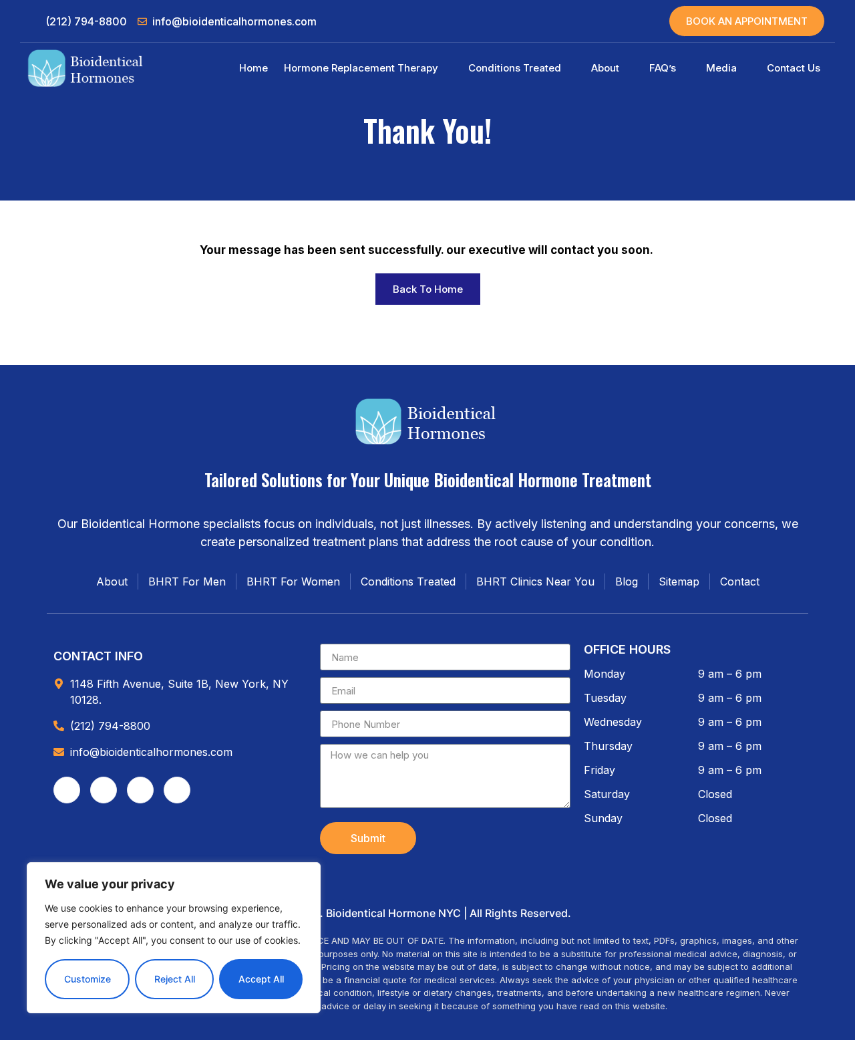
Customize (87, 979)
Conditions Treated (514, 67)
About (605, 67)
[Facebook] (66, 790)
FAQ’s (662, 67)
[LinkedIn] (177, 790)
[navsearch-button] (629, 21)
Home (253, 67)
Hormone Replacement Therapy (361, 67)
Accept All (261, 979)
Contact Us (793, 67)
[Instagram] (103, 790)
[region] (174, 937)
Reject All (174, 979)
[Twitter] (140, 790)
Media (721, 67)
